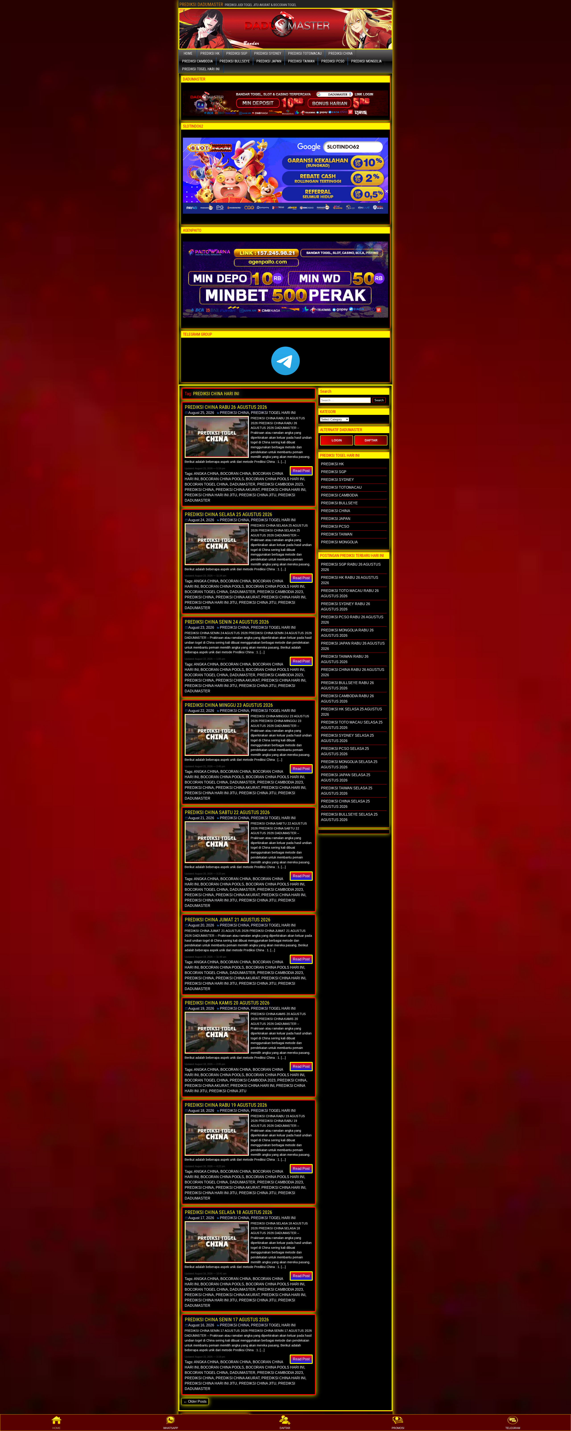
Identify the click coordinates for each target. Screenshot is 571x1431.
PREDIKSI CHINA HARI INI (283, 490)
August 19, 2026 (201, 1008)
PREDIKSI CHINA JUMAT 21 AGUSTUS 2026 (228, 919)
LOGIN (337, 440)
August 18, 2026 (201, 1111)
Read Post (301, 471)
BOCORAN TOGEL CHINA (206, 484)
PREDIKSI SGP (236, 53)
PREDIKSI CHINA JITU (257, 495)
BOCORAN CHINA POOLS (222, 479)
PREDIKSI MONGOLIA (366, 61)
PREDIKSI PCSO (332, 61)
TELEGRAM (512, 1428)
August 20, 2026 (201, 925)
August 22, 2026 (201, 711)
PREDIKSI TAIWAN (301, 61)
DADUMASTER (242, 484)
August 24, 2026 (201, 520)
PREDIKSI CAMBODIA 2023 (280, 484)
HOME (56, 1428)
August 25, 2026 (201, 413)
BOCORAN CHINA (235, 474)
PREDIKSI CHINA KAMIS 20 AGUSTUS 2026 (227, 1003)
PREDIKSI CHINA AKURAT (238, 490)
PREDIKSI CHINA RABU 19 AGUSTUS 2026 (226, 1105)
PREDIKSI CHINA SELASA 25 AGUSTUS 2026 (228, 514)
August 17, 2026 (201, 1218)
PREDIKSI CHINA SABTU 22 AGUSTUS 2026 (227, 812)
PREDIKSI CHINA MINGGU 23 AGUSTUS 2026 (229, 705)
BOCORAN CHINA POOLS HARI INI (275, 479)
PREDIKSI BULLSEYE (234, 61)
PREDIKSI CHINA (340, 53)
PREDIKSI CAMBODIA (197, 61)
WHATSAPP (170, 1428)
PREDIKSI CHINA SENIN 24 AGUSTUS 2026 (227, 622)
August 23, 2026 (201, 627)
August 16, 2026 (201, 1325)
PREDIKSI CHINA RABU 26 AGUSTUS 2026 (226, 407)
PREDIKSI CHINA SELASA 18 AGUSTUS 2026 (228, 1212)
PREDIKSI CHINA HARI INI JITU (211, 495)
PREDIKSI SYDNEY (267, 53)
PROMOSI (398, 1428)
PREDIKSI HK (209, 53)
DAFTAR (285, 1428)
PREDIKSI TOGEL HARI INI (200, 69)
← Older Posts (195, 1401)
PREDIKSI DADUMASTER (201, 4)
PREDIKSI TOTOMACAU (305, 53)
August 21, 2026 (201, 818)
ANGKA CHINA (206, 474)
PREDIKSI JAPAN (268, 61)
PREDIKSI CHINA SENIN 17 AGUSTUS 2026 (227, 1319)
